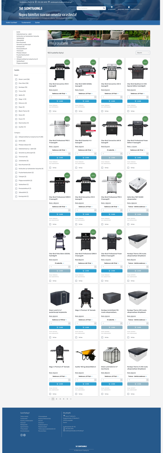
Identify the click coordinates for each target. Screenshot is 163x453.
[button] (29, 74)
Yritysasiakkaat (42, 416)
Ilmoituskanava (24, 431)
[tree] (29, 47)
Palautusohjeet (42, 426)
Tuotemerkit (23, 418)
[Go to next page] (70, 398)
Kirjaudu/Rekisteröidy (44, 418)
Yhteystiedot (24, 429)
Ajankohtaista (24, 426)
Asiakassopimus (43, 424)
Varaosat (22, 422)
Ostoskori (41, 422)
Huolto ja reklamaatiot (26, 420)
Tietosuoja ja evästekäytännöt (46, 429)
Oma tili (40, 420)
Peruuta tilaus (42, 431)
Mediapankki (23, 424)
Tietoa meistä (24, 416)
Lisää (61, 101)
